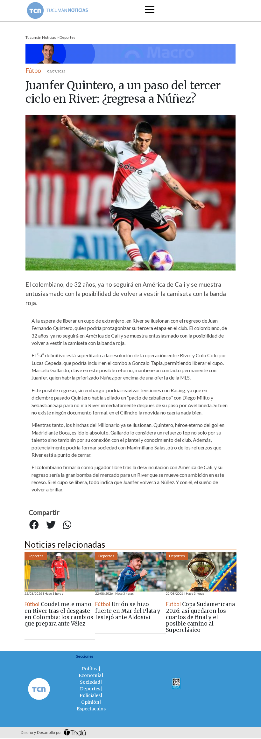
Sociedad (90, 682)
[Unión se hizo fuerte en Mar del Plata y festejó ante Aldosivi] (130, 572)
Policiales (90, 695)
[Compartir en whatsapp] (67, 524)
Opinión (90, 702)
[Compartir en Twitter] (51, 524)
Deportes (67, 37)
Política (90, 669)
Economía (90, 675)
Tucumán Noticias (40, 37)
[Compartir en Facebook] (34, 524)
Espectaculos (91, 709)
